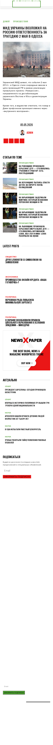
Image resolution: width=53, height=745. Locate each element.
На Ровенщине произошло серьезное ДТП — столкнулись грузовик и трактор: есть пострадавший (34, 169)
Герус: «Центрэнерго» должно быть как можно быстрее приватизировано (24, 558)
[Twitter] (16, 141)
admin (30, 132)
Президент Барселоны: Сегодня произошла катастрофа (25, 391)
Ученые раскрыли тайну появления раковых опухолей (25, 441)
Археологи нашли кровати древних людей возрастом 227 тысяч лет (24, 417)
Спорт (8, 386)
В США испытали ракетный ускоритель (23, 429)
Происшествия (20, 21)
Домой (6, 21)
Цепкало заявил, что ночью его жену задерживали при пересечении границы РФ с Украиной (26, 564)
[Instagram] (11, 141)
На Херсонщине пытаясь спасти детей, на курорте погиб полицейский (34, 185)
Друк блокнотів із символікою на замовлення (24, 634)
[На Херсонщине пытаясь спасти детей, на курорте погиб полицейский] (10, 183)
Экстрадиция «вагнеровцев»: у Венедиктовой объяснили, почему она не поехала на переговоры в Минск (26, 571)
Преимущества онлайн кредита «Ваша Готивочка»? (26, 506)
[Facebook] (6, 141)
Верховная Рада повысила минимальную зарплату (26, 547)
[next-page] (5, 447)
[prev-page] (3, 447)
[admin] (23, 132)
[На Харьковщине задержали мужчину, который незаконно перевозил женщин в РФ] (10, 198)
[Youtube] (22, 141)
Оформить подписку (17, 476)
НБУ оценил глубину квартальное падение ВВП (24, 511)
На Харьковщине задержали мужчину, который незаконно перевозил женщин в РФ (33, 200)
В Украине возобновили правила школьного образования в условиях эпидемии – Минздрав (25, 552)
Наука (8, 413)
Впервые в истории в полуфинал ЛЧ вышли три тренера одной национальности (27, 404)
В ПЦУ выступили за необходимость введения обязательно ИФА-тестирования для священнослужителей (24, 652)
